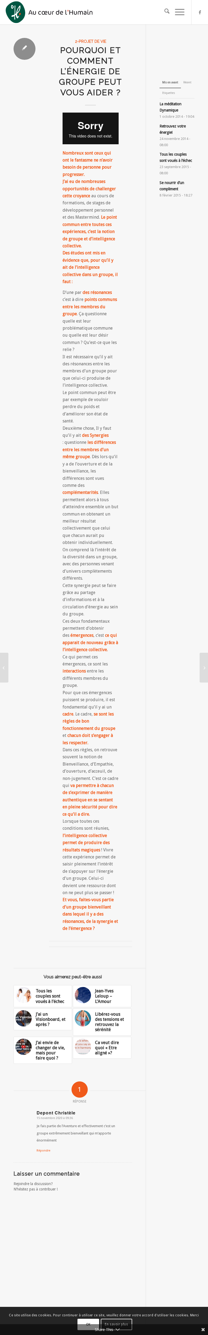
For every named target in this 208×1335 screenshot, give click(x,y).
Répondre (43, 1150)
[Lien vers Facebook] (200, 12)
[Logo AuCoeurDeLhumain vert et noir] (50, 12)
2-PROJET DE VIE (90, 41)
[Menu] (177, 12)
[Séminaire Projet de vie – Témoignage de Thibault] (4, 668)
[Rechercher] (164, 12)
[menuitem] (164, 12)
